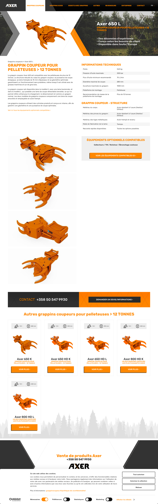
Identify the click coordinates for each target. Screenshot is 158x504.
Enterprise (127, 5)
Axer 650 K (24, 359)
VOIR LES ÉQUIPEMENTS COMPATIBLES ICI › (116, 155)
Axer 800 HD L (24, 417)
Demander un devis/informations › (114, 299)
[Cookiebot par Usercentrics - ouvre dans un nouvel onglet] (15, 499)
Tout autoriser (138, 474)
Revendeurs (110, 5)
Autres (96, 5)
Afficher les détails (124, 500)
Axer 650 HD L (97, 359)
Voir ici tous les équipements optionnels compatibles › (29, 110)
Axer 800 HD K (133, 359)
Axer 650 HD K (61, 359)
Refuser (139, 487)
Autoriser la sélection (138, 481)
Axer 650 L (29, 62)
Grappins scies (56, 5)
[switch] (66, 499)
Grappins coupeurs (35, 5)
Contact (141, 5)
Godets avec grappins (78, 5)
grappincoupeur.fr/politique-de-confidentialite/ (66, 491)
